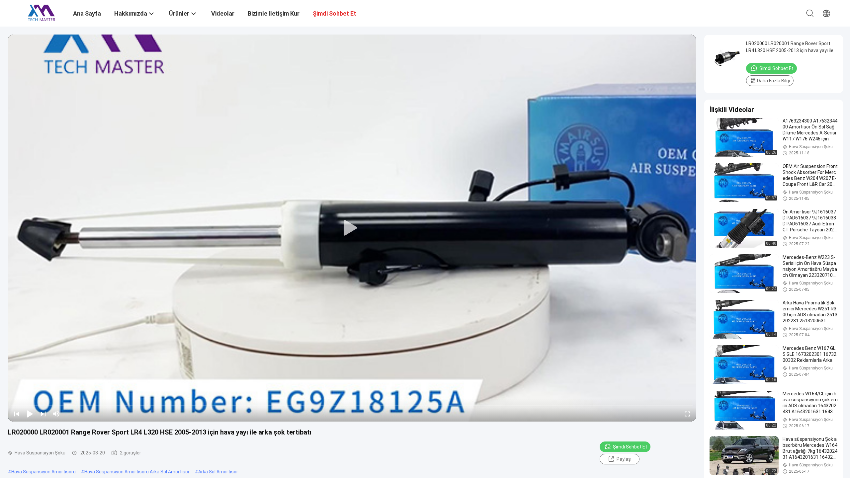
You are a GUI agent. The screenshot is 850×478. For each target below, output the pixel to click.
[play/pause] (30, 414)
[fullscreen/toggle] (687, 414)
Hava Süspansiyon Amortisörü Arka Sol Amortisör (137, 471)
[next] (43, 414)
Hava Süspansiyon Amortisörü (43, 471)
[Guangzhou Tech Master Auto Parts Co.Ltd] (41, 12)
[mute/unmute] (56, 414)
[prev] (16, 414)
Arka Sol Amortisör (218, 471)
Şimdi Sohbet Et (630, 446)
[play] (352, 228)
